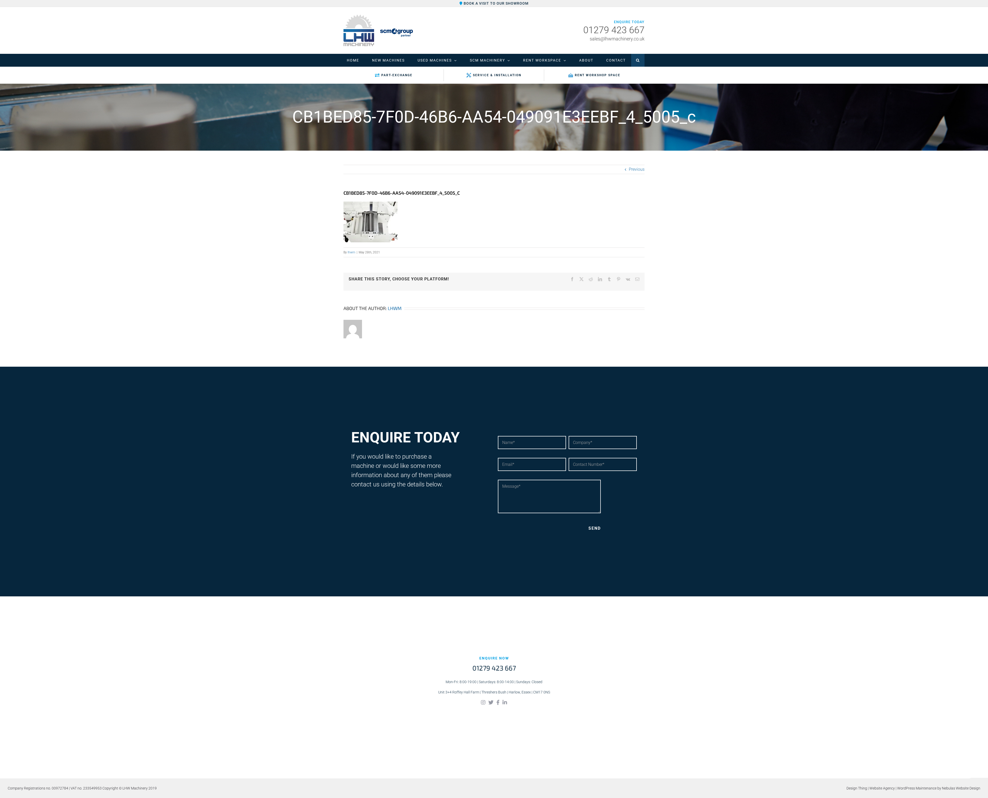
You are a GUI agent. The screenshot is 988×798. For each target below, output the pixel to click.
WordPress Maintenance (917, 788)
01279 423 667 (614, 30)
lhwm (351, 252)
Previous (637, 169)
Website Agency (882, 788)
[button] (638, 60)
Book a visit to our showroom (495, 3)
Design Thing (856, 788)
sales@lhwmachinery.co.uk (617, 38)
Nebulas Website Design (961, 788)
